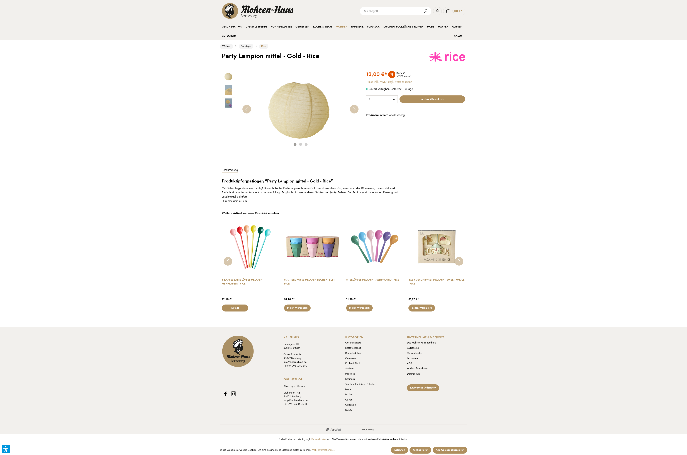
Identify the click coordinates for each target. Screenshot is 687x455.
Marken (349, 394)
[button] (6, 449)
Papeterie (350, 374)
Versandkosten (414, 353)
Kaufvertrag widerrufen (423, 388)
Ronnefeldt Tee (353, 353)
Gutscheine (413, 348)
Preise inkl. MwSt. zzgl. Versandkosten (389, 81)
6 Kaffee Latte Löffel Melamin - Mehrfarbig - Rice (243, 282)
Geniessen (350, 358)
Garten (348, 400)
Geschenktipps (353, 343)
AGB (409, 363)
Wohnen (349, 368)
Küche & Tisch (352, 363)
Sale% (348, 410)
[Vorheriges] (246, 109)
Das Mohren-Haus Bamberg (421, 343)
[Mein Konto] (437, 11)
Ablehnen (399, 450)
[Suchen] (427, 11)
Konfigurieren (420, 450)
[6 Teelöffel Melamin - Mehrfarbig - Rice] (374, 246)
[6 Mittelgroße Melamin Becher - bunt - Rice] (312, 246)
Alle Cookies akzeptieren (450, 450)
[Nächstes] (354, 109)
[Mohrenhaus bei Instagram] (233, 393)
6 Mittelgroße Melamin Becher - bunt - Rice (310, 282)
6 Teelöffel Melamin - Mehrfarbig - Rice (372, 280)
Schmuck (350, 379)
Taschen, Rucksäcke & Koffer (360, 384)
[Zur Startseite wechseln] (275, 11)
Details (235, 308)
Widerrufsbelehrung (417, 368)
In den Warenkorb (432, 99)
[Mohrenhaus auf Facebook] (225, 393)
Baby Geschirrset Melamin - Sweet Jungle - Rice (436, 282)
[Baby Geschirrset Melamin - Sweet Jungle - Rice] (436, 246)
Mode (348, 389)
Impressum (412, 358)
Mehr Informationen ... (323, 450)
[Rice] (447, 56)
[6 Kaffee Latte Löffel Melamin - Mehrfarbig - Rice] (250, 246)
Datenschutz (413, 374)
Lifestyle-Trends (353, 348)
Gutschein (350, 405)
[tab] (230, 170)
